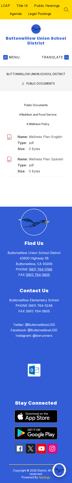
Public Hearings (47, 6)
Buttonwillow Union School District (36, 74)
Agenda (16, 14)
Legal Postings (39, 14)
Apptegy (44, 477)
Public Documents (40, 83)
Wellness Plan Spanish (46, 159)
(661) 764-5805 (38, 275)
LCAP (5, 6)
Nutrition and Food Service (39, 114)
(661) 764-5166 (40, 269)
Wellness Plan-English (45, 137)
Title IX (22, 6)
